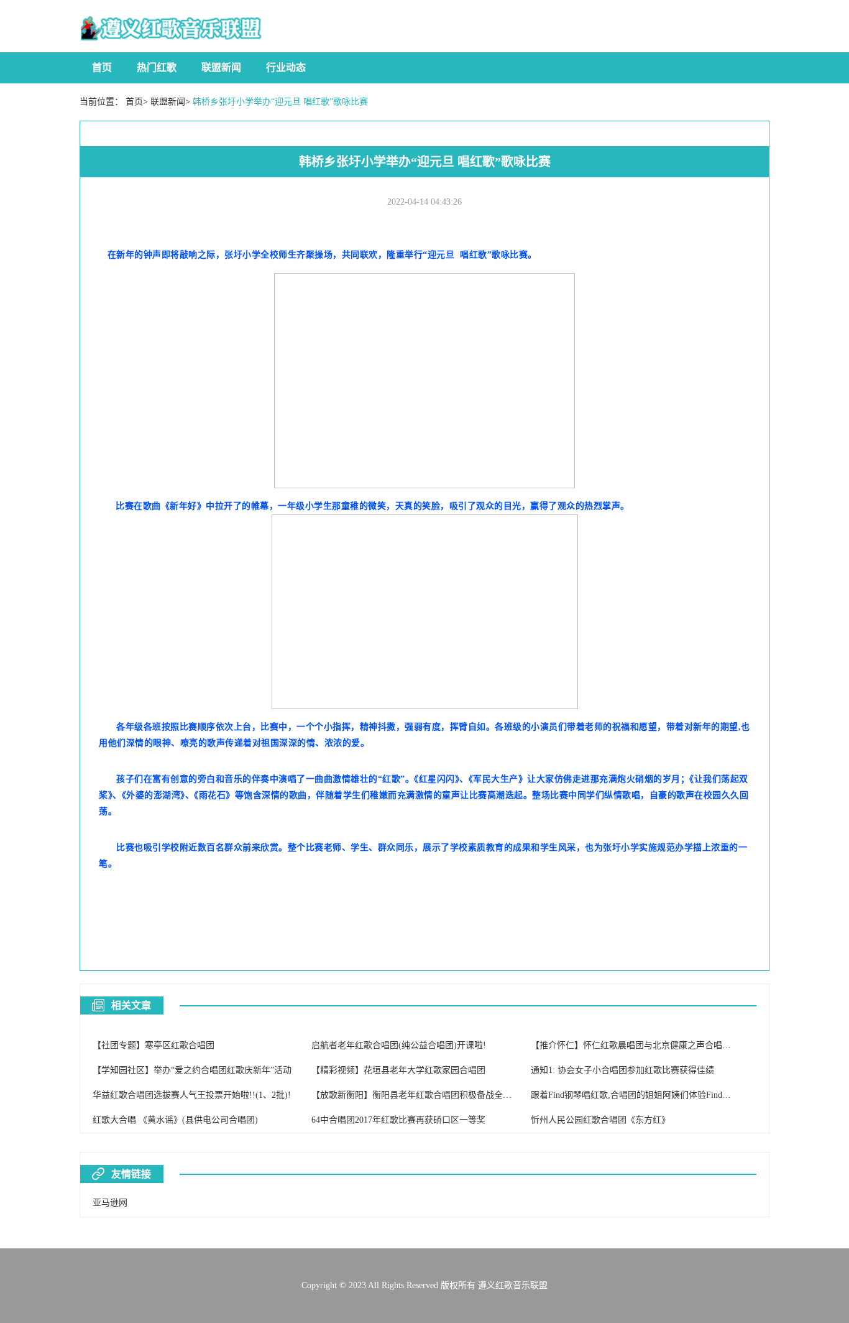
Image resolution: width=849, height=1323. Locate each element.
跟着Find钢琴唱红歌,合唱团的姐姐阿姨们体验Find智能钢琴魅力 (652, 1095)
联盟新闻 (221, 67)
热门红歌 (157, 67)
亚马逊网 (110, 1202)
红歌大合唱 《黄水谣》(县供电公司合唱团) (175, 1120)
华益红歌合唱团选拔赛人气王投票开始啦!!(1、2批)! (192, 1095)
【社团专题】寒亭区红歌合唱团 (153, 1045)
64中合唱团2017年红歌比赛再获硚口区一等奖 (398, 1120)
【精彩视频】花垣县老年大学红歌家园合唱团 (398, 1070)
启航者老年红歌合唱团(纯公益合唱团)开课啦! (398, 1045)
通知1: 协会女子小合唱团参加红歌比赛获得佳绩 (622, 1070)
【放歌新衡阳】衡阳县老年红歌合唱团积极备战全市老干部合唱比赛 (441, 1095)
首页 (102, 67)
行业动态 (286, 67)
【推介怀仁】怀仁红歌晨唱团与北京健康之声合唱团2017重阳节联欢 (661, 1045)
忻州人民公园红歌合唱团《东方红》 (600, 1120)
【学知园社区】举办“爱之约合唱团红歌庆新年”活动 (192, 1070)
